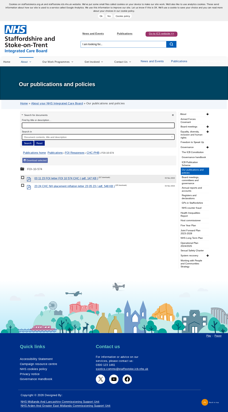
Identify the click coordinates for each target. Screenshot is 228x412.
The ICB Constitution (193, 152)
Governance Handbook (36, 379)
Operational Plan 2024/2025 (189, 244)
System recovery (189, 255)
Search (28, 143)
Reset (39, 143)
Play (208, 335)
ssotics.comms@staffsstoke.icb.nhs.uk (122, 369)
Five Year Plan (188, 225)
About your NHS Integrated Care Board (57, 103)
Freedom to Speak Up (192, 142)
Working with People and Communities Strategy (191, 263)
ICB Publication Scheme (190, 164)
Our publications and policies (193, 171)
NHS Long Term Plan (192, 238)
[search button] (171, 44)
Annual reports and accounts (192, 189)
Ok (101, 16)
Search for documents (36, 115)
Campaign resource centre (38, 364)
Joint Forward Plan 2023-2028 (190, 232)
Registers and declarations (189, 197)
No (109, 16)
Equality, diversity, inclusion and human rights (191, 134)
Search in (27, 131)
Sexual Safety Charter (192, 250)
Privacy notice (30, 374)
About (183, 114)
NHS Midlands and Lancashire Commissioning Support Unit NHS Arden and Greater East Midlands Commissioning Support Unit (65, 403)
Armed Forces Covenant (188, 120)
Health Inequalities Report (190, 214)
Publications (125, 33)
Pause (217, 335)
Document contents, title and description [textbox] (45, 137)
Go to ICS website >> (161, 33)
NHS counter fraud (191, 208)
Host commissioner (191, 220)
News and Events (93, 33)
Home (24, 103)
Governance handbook (194, 157)
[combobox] (98, 137)
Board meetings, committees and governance (190, 180)
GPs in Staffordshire (192, 202)
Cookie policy (123, 16)
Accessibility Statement (36, 359)
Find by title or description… (36, 120)
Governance (187, 147)
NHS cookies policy (33, 369)
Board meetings (189, 126)
